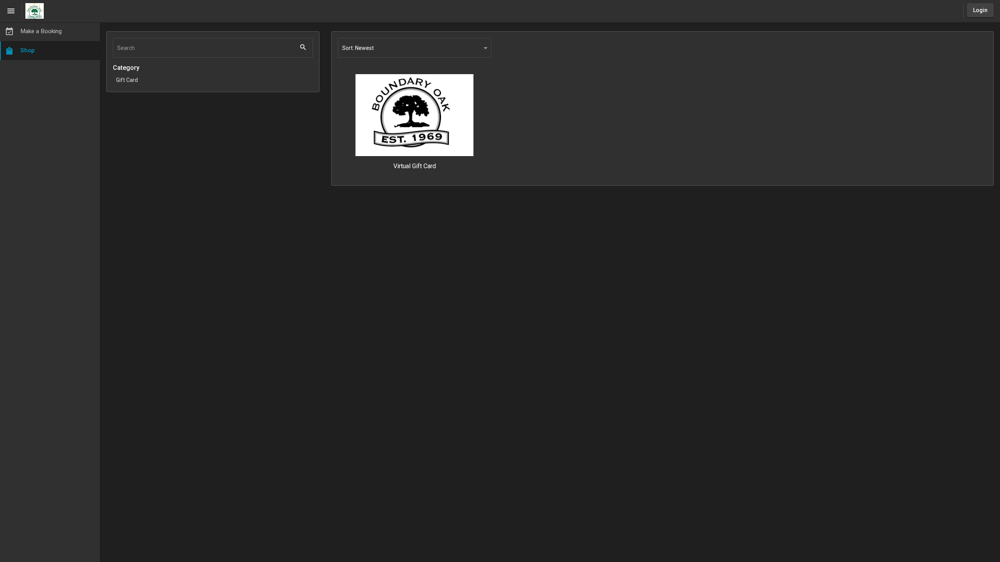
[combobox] (414, 48)
